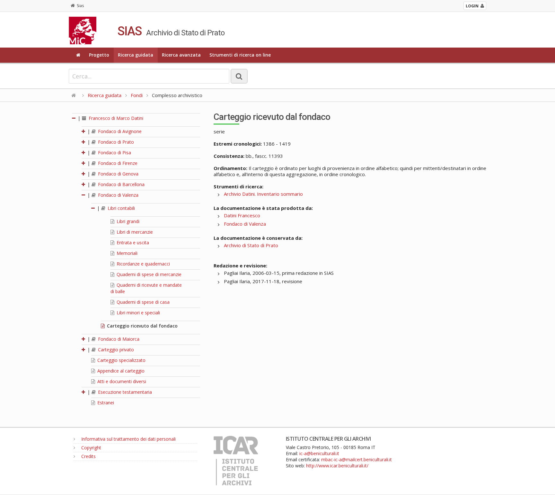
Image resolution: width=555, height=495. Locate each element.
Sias (80, 5)
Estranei (105, 403)
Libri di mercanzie (134, 232)
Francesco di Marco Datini (115, 118)
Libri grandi (127, 221)
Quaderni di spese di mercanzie (148, 274)
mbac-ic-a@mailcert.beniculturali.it (356, 459)
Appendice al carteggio (120, 371)
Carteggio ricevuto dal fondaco (142, 326)
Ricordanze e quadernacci (142, 264)
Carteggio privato (115, 349)
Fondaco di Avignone (119, 131)
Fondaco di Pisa (114, 152)
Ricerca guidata (135, 55)
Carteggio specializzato (120, 360)
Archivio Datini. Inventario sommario (263, 194)
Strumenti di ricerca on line (240, 55)
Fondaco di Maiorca (118, 339)
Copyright (90, 448)
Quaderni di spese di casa (142, 302)
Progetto (99, 55)
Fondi (137, 95)
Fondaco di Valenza (117, 195)
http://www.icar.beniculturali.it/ (337, 466)
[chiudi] (84, 195)
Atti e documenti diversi (121, 381)
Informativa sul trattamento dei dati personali (128, 439)
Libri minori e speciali (137, 313)
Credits (88, 456)
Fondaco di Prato (115, 142)
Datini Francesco (242, 215)
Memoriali (126, 253)
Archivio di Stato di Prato (251, 245)
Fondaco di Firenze (117, 163)
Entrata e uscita (132, 242)
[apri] (84, 131)
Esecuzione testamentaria (124, 392)
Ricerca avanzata (181, 55)
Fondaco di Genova (117, 174)
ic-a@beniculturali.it (319, 453)
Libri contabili (120, 208)
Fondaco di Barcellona (121, 184)
